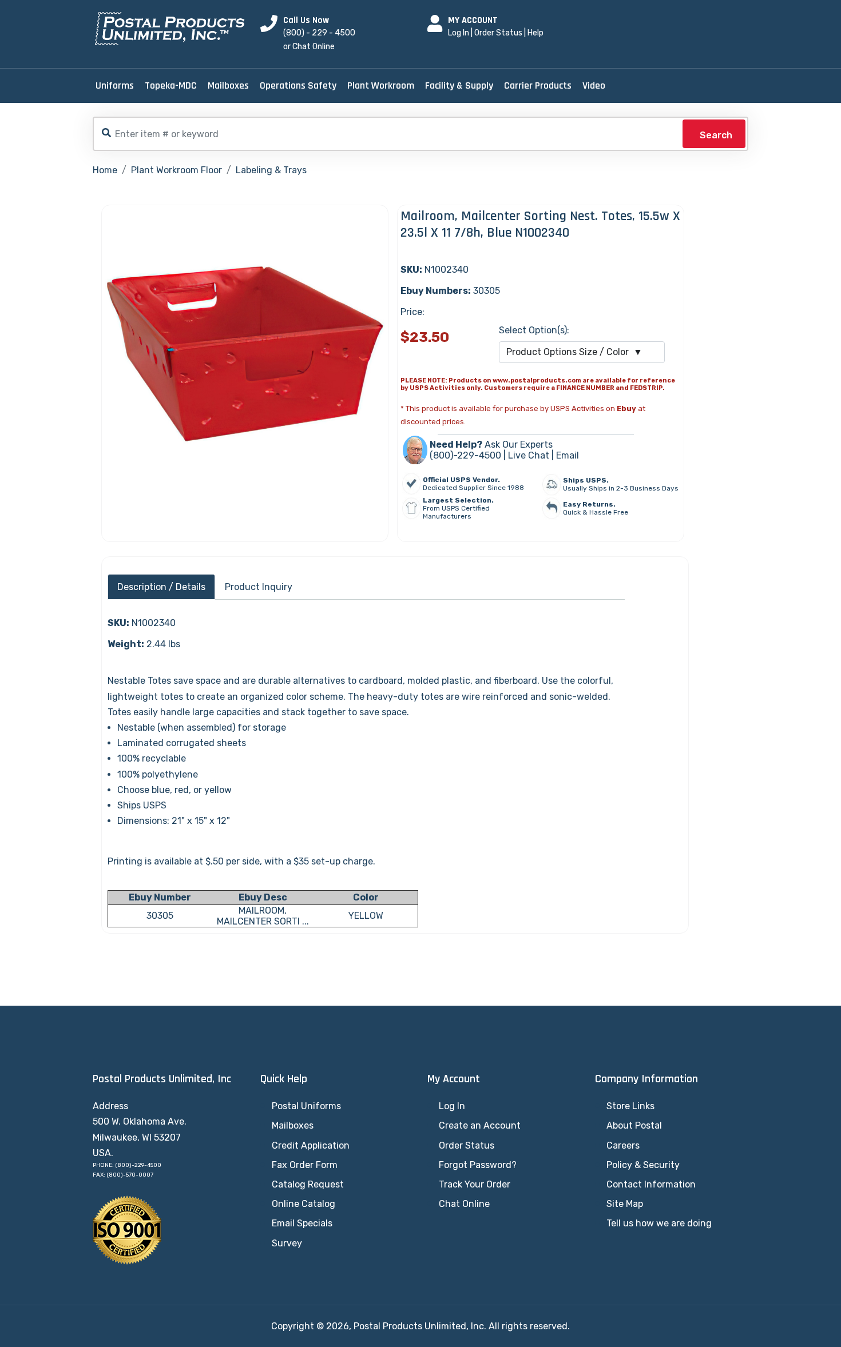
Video (593, 85)
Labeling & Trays (271, 170)
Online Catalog (303, 1203)
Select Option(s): (534, 330)
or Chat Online (309, 46)
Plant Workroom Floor (176, 170)
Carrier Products (538, 85)
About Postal (634, 1125)
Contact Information (651, 1184)
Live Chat (528, 455)
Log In (458, 33)
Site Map (624, 1203)
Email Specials (302, 1223)
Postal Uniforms (306, 1106)
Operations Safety (298, 85)
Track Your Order (474, 1184)
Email (567, 455)
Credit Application (311, 1145)
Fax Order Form (305, 1164)
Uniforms (115, 85)
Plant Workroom (380, 85)
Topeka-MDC (171, 85)
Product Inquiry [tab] (258, 586)
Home (105, 170)
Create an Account (480, 1125)
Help (535, 33)
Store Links (630, 1106)
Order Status (498, 33)
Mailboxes (228, 85)
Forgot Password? (478, 1164)
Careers (623, 1145)
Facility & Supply (459, 85)
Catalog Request (308, 1184)
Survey (287, 1243)
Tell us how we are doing (659, 1223)
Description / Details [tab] (161, 586)
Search (716, 135)
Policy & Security (643, 1164)
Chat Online (464, 1203)
